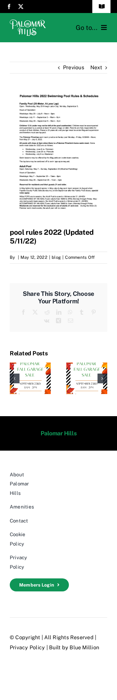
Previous (73, 67)
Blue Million (84, 647)
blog (56, 257)
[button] (15, 378)
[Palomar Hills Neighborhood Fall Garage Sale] (30, 366)
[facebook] (9, 6)
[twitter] (20, 6)
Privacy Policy (27, 647)
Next (96, 67)
